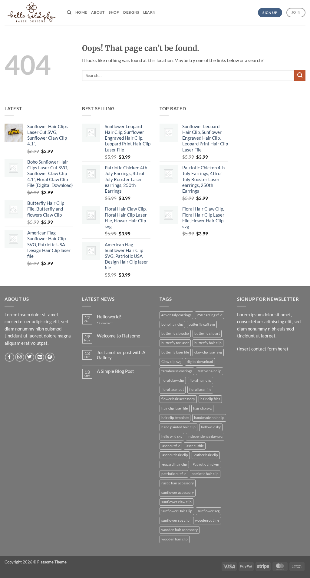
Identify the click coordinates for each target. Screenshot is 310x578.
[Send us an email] (39, 357)
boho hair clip (172, 324)
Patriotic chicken (206, 464)
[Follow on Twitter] (29, 357)
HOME (81, 12)
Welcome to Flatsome (118, 335)
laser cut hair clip (174, 455)
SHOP (114, 12)
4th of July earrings (176, 315)
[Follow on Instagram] (19, 357)
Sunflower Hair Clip (176, 511)
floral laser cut (172, 389)
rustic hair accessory (177, 483)
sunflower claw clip (176, 502)
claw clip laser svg (208, 352)
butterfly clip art (207, 333)
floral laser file (200, 389)
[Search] (69, 12)
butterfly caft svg (202, 324)
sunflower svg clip (175, 520)
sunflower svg (208, 511)
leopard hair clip (174, 464)
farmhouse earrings (176, 371)
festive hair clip (209, 371)
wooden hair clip (174, 539)
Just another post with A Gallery (121, 355)
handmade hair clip (209, 417)
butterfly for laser (175, 342)
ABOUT (97, 12)
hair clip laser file (174, 408)
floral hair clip (200, 380)
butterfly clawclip (175, 333)
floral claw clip (172, 380)
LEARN (149, 12)
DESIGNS (131, 12)
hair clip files (210, 399)
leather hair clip (205, 455)
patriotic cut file (173, 473)
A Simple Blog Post (115, 371)
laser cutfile (195, 445)
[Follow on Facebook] (9, 357)
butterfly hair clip (208, 342)
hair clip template (175, 417)
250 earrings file (209, 315)
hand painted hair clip (178, 427)
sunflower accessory (177, 492)
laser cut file (170, 445)
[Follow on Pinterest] (49, 357)
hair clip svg (202, 408)
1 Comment (109, 323)
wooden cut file (207, 520)
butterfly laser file (175, 352)
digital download (200, 361)
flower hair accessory (178, 399)
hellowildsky (211, 427)
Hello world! (109, 316)
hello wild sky (171, 436)
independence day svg (205, 436)
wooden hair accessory (179, 529)
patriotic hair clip (205, 473)
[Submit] (299, 75)
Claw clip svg (171, 361)
